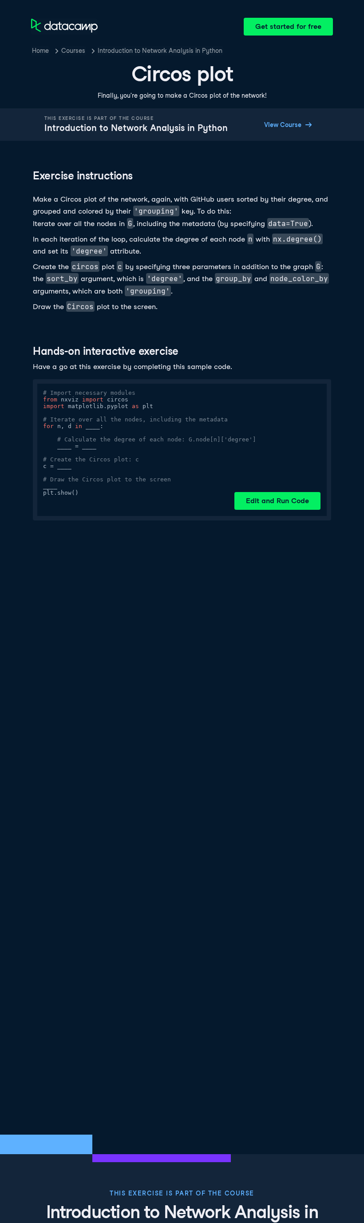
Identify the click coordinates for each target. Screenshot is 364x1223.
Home (40, 50)
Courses (73, 50)
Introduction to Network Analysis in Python (160, 50)
